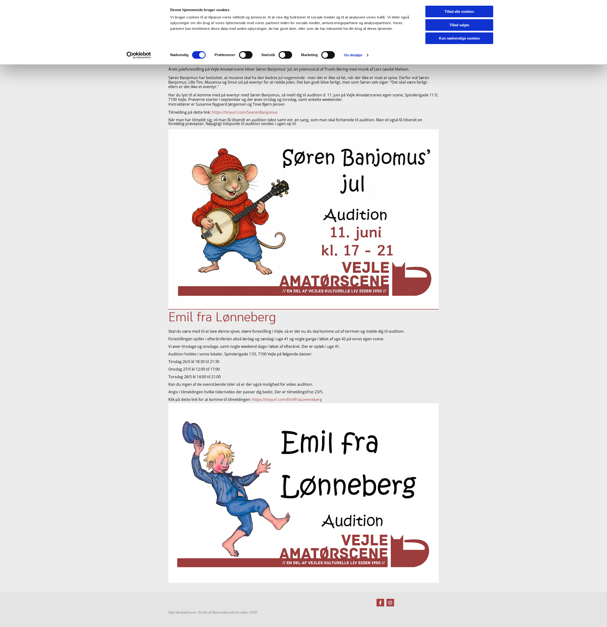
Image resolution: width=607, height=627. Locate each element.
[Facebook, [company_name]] (380, 602)
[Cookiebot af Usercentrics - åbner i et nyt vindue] (139, 55)
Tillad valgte (459, 25)
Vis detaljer (353, 55)
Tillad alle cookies (459, 11)
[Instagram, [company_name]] (390, 602)
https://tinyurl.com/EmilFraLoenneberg (287, 399)
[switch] (246, 55)
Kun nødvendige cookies (459, 38)
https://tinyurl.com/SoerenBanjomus (245, 112)
